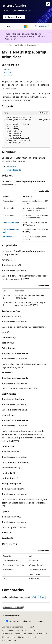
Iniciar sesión (44, 26)
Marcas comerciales (26, 637)
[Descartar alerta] (48, 4)
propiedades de (14, 170)
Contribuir (34, 630)
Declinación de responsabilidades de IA (18, 627)
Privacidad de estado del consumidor (30, 634)
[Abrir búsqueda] (35, 26)
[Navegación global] (2, 26)
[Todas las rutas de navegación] (4, 45)
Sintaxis (7, 69)
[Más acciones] (48, 45)
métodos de (12, 166)
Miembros (8, 72)
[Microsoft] (26, 26)
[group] (26, 131)
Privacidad (6, 634)
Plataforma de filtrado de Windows (22, 45)
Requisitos (8, 75)
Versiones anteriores (10, 630)
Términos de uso (8, 637)
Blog (23, 630)
